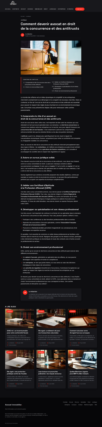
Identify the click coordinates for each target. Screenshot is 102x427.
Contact (80, 9)
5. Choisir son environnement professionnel (65, 91)
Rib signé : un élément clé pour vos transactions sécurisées (49, 332)
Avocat (23, 9)
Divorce (30, 9)
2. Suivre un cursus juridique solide (34, 87)
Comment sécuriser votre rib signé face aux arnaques (80, 332)
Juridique (52, 9)
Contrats (15, 9)
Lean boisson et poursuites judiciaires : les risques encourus (49, 373)
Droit (46, 9)
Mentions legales (88, 404)
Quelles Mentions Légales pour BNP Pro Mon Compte (79, 373)
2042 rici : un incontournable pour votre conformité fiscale (17, 332)
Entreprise (62, 9)
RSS (96, 404)
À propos (70, 9)
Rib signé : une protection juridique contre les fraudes (17, 373)
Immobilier (38, 9)
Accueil (8, 9)
